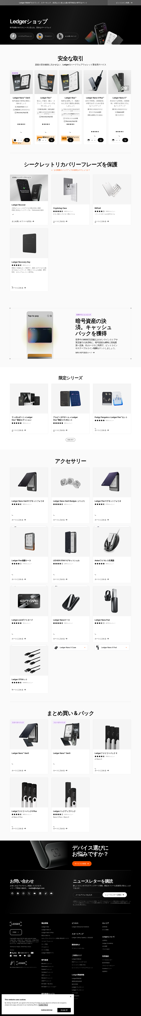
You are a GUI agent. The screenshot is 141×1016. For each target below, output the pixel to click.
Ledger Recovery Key (21, 262)
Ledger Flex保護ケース (21, 560)
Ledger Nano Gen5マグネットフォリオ (28, 501)
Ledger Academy (107, 943)
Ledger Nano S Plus (47, 932)
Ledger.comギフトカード (22, 620)
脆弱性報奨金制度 (77, 981)
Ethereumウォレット (47, 966)
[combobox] (70, 647)
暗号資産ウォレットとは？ (48, 986)
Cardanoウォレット (47, 972)
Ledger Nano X (46, 929)
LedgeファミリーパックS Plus (24, 811)
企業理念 (104, 940)
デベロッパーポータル (78, 948)
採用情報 (104, 927)
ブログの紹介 (106, 949)
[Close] (70, 996)
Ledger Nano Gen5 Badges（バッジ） (69, 501)
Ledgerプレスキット (78, 987)
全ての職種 (105, 929)
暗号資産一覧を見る (47, 984)
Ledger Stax (45, 927)
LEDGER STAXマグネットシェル (66, 560)
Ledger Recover (18, 205)
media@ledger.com (36, 888)
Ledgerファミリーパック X (106, 753)
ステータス (75, 993)
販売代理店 (75, 984)
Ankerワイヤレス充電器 (104, 560)
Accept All (64, 1010)
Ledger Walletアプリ (47, 953)
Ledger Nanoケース (61, 620)
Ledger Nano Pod (102, 620)
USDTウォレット (46, 981)
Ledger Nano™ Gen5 (20, 753)
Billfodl (98, 208)
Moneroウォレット (47, 978)
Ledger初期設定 (76, 959)
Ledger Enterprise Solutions (80, 927)
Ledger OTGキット (19, 679)
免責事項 (104, 971)
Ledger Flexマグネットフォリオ (108, 501)
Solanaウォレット (46, 969)
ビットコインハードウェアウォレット (82, 967)
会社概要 (104, 946)
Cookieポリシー (107, 968)
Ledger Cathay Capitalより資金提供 (82, 937)
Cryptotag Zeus (60, 208)
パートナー (75, 998)
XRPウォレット (45, 975)
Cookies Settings (46, 1010)
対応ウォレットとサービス (79, 962)
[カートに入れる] (27, 140)
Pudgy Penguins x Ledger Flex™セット (111, 417)
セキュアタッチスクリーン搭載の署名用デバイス (55, 938)
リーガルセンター (107, 960)
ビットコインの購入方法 (78, 965)
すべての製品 (45, 950)
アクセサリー (45, 947)
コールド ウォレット (47, 941)
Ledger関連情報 (76, 978)
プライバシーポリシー (108, 965)
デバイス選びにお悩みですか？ (90, 850)
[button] (124, 2)
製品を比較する (45, 935)
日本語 (14, 932)
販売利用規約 (106, 962)
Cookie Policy (43, 1005)
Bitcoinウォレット (46, 963)
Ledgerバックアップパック (64, 811)
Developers (75, 995)
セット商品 (44, 944)
